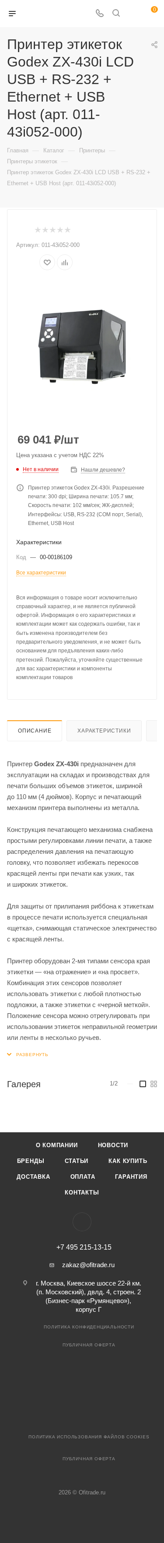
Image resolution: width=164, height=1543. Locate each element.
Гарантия (131, 1176)
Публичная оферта (89, 1344)
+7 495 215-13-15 (84, 1247)
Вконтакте (82, 1221)
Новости (113, 1145)
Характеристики (104, 731)
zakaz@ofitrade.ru (88, 1264)
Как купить (127, 1161)
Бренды (31, 1161)
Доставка (33, 1176)
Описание (34, 731)
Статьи (77, 1161)
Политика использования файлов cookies (89, 1436)
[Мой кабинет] (132, 14)
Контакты (82, 1192)
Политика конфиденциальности (89, 1327)
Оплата (82, 1176)
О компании (57, 1145)
